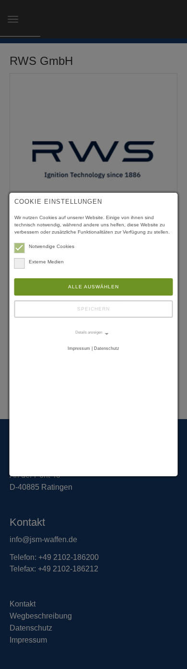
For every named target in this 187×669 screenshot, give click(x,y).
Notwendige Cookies (51, 246)
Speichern (93, 308)
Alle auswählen (93, 286)
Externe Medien (46, 261)
